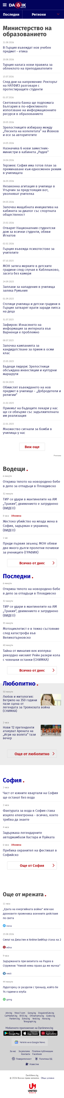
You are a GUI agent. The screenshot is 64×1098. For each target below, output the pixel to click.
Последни (11, 14)
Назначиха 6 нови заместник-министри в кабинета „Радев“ (26, 150)
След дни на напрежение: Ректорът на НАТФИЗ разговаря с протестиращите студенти (30, 85)
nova (9, 925)
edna (9, 947)
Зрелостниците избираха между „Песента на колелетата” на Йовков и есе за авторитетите (31, 131)
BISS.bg (23, 1015)
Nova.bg (46, 1018)
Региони (39, 14)
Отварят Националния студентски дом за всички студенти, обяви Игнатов (29, 231)
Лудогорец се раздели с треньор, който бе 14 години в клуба (30, 989)
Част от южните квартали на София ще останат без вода (30, 795)
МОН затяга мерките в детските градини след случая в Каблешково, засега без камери (31, 269)
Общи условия (47, 1078)
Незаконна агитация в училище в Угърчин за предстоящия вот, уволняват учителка (29, 190)
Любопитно (19, 683)
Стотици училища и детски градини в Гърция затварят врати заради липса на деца (31, 307)
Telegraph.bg (29, 1021)
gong (9, 999)
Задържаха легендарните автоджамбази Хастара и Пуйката (29, 835)
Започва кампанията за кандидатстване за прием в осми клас (28, 349)
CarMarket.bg (11, 1015)
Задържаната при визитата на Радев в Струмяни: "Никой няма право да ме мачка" (31, 963)
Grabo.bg (50, 1015)
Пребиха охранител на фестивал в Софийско (30, 852)
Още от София (32, 865)
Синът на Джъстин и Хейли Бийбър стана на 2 (32, 939)
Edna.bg (26, 1018)
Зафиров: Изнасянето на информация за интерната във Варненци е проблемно (27, 328)
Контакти (25, 1054)
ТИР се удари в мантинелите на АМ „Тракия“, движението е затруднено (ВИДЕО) (30, 503)
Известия (34, 1064)
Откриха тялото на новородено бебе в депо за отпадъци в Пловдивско (31, 483)
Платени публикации (42, 1051)
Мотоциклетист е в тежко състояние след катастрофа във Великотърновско (31, 633)
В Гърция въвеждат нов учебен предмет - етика (27, 49)
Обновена (16, 515)
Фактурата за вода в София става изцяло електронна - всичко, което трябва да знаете (30, 815)
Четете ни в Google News (32, 1042)
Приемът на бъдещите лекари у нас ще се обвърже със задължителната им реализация (31, 411)
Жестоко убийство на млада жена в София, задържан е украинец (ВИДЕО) (30, 525)
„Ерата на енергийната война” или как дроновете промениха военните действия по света (30, 913)
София (12, 780)
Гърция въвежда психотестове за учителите (28, 250)
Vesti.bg (36, 1018)
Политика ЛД (45, 1058)
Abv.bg (9, 1012)
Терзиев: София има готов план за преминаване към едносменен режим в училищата (32, 169)
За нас (13, 1051)
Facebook (37, 1054)
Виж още (32, 447)
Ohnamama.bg (37, 1015)
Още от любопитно (32, 753)
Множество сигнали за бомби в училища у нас (27, 431)
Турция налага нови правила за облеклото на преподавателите (27, 66)
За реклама (24, 1051)
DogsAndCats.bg (46, 1012)
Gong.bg (32, 1012)
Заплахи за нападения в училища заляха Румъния (29, 288)
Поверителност (23, 1058)
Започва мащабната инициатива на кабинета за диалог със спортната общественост (30, 210)
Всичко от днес (32, 563)
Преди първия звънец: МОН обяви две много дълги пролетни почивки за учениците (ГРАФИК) (31, 547)
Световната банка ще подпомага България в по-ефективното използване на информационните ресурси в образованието (29, 108)
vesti (9, 973)
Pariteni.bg (14, 1018)
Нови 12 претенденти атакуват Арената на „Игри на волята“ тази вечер (19, 732)
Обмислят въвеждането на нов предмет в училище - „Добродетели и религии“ (32, 391)
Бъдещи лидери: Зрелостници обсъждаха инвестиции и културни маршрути (30, 370)
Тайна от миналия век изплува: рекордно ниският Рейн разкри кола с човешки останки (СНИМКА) (31, 655)
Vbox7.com (19, 1012)
